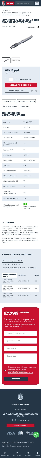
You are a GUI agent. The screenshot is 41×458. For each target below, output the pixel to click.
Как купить (24, 106)
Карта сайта (6, 446)
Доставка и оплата (10, 106)
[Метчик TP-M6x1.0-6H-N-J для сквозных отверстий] (20, 42)
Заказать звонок (20, 425)
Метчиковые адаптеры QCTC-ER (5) (14, 267)
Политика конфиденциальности (20, 446)
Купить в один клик (17, 91)
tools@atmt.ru (20, 410)
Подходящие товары (26, 101)
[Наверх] (36, 442)
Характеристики (9, 101)
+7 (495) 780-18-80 (20, 404)
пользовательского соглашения (20, 373)
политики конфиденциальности (17, 370)
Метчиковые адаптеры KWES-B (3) (13, 264)
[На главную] (3, 3)
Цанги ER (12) (32, 267)
